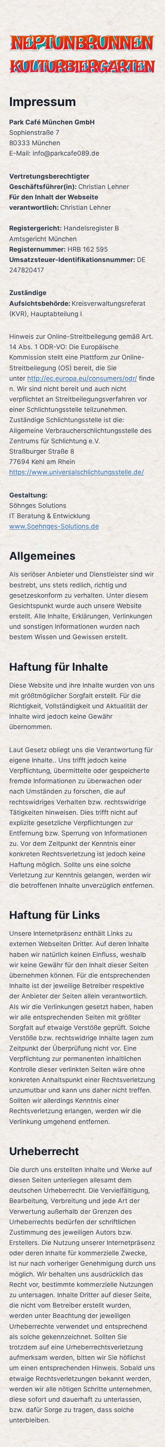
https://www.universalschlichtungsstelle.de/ (76, 472)
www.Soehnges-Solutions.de (54, 526)
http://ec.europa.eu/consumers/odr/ (82, 378)
